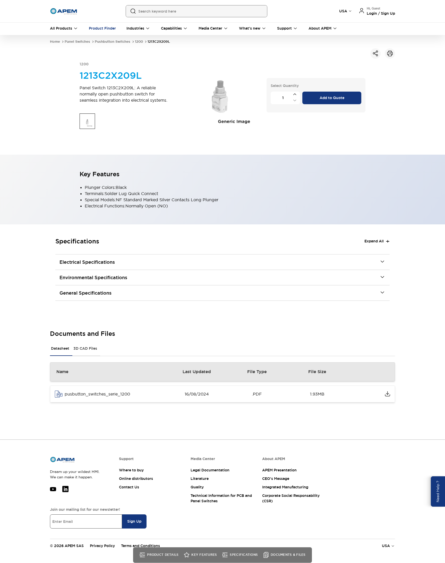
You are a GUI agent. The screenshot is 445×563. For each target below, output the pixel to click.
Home (55, 41)
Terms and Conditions (140, 545)
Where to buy (131, 470)
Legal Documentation (210, 470)
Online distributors (136, 478)
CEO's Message (275, 478)
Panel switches (77, 41)
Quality (197, 487)
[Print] (390, 53)
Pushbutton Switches (112, 41)
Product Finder (102, 28)
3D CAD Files (85, 348)
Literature (200, 478)
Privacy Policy (102, 545)
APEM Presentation (279, 470)
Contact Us (129, 487)
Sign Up (134, 521)
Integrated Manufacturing (285, 487)
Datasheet (60, 348)
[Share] (375, 53)
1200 (139, 41)
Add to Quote (332, 97)
